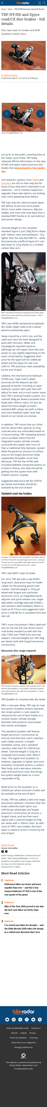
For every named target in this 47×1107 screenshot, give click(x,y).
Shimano (6, 183)
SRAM (35, 179)
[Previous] (7, 114)
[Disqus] (23, 973)
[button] (23, 118)
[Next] (40, 114)
